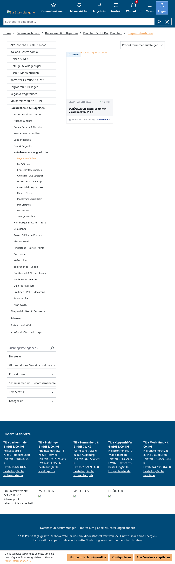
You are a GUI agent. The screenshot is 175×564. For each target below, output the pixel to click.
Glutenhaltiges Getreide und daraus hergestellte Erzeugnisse (32, 365)
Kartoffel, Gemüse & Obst (27, 80)
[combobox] (78, 21)
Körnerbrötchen (24, 193)
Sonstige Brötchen (26, 216)
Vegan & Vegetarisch (23, 94)
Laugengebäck (22, 139)
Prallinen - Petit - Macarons (29, 292)
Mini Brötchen (24, 204)
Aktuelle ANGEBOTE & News (28, 45)
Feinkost (15, 318)
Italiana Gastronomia (24, 52)
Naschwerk (20, 304)
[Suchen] (158, 21)
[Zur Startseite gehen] (21, 12)
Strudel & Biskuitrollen (27, 133)
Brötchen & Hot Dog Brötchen (31, 152)
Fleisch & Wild (19, 59)
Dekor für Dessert (24, 285)
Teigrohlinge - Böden (26, 266)
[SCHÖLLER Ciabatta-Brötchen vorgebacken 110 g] (89, 75)
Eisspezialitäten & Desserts (27, 311)
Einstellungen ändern (121, 528)
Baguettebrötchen (26, 158)
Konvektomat (17, 374)
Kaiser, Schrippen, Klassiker (30, 187)
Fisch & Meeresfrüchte (25, 73)
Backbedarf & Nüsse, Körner (30, 273)
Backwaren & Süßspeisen (27, 108)
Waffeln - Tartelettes (25, 279)
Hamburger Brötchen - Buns (30, 222)
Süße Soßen (21, 260)
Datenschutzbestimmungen (58, 528)
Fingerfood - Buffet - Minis (29, 247)
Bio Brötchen (23, 164)
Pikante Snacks (22, 241)
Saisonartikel (21, 298)
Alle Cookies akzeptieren (153, 557)
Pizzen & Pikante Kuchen (28, 235)
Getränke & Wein (21, 325)
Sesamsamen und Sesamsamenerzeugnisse (32, 383)
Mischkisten (23, 210)
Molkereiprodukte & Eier (26, 101)
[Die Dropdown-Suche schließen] (167, 21)
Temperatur (16, 392)
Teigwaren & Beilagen (24, 87)
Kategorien (16, 401)
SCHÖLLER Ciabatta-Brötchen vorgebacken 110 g (87, 110)
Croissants (20, 228)
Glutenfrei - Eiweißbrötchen (30, 175)
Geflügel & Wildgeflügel (25, 66)
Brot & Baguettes (23, 146)
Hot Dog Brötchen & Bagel (29, 181)
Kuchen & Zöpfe (23, 120)
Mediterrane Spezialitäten (29, 199)
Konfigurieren (121, 557)
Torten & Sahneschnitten (28, 114)
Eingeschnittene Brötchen (29, 169)
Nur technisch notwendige (88, 557)
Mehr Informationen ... (18, 560)
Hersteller (15, 356)
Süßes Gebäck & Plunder (28, 127)
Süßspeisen (20, 254)
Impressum (86, 528)
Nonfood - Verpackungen (26, 332)
